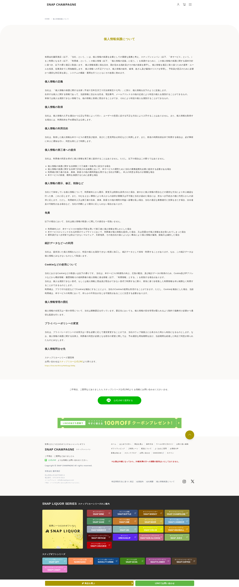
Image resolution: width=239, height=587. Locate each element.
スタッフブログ (130, 453)
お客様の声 (174, 448)
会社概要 (150, 481)
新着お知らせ (116, 453)
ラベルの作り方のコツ (164, 444)
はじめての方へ (125, 444)
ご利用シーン (133, 448)
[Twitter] (192, 482)
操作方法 (149, 444)
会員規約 (140, 481)
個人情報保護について (165, 481)
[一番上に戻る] (189, 434)
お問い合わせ (145, 453)
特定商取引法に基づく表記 (123, 481)
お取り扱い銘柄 (182, 444)
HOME (47, 19)
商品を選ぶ (138, 444)
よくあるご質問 (161, 448)
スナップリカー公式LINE (71, 361)
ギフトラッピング (118, 448)
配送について (146, 448)
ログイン (170, 453)
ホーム (113, 444)
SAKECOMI (157, 453)
